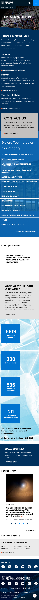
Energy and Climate (10, 196)
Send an (10, 133)
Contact (17, 592)
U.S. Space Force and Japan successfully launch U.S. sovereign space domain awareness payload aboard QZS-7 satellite (19, 512)
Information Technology (13, 205)
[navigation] (36, 3)
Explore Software (13, 70)
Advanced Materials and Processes (18, 154)
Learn (10, 314)
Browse (10, 108)
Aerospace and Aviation (13, 159)
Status (4, 592)
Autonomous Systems (12, 177)
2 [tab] (19, 524)
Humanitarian (8, 201)
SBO (11, 462)
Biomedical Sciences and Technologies (19, 182)
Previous (12, 524)
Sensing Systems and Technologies (18, 215)
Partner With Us (8, 7)
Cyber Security (8, 191)
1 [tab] (16, 524)
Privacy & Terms (29, 592)
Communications (9, 186)
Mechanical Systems (11, 210)
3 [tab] (23, 524)
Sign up (7, 552)
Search (8, 90)
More (30, 531)
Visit (10, 592)
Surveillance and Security (14, 224)
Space (4, 220)
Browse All (25, 232)
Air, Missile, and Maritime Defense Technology (16, 165)
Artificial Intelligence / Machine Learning (16, 171)
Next (27, 524)
